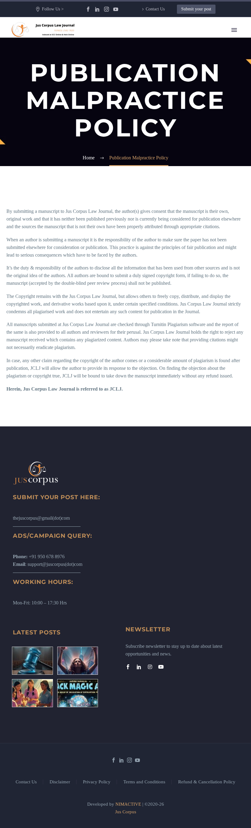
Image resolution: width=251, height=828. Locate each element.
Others (142, 153)
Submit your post (196, 9)
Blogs (142, 76)
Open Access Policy (155, 199)
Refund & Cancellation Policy (206, 782)
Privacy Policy (97, 782)
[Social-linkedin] (139, 666)
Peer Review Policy (155, 244)
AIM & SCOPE (151, 237)
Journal (143, 92)
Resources (146, 61)
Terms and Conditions (144, 782)
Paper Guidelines (152, 222)
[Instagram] (106, 9)
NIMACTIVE (128, 804)
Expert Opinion (151, 84)
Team (141, 53)
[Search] (188, 252)
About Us (145, 46)
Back (141, 69)
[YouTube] (115, 9)
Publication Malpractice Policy (165, 214)
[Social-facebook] (128, 666)
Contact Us (155, 9)
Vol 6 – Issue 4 (150, 107)
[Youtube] (161, 666)
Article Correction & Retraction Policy (173, 229)
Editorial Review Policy (159, 191)
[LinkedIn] (97, 9)
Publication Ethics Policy (160, 206)
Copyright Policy (152, 183)
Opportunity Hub (153, 114)
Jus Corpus (125, 811)
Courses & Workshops (158, 137)
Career (142, 130)
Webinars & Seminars (157, 145)
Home (142, 38)
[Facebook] (88, 9)
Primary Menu (234, 30)
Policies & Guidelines (157, 160)
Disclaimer (60, 782)
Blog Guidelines (152, 176)
